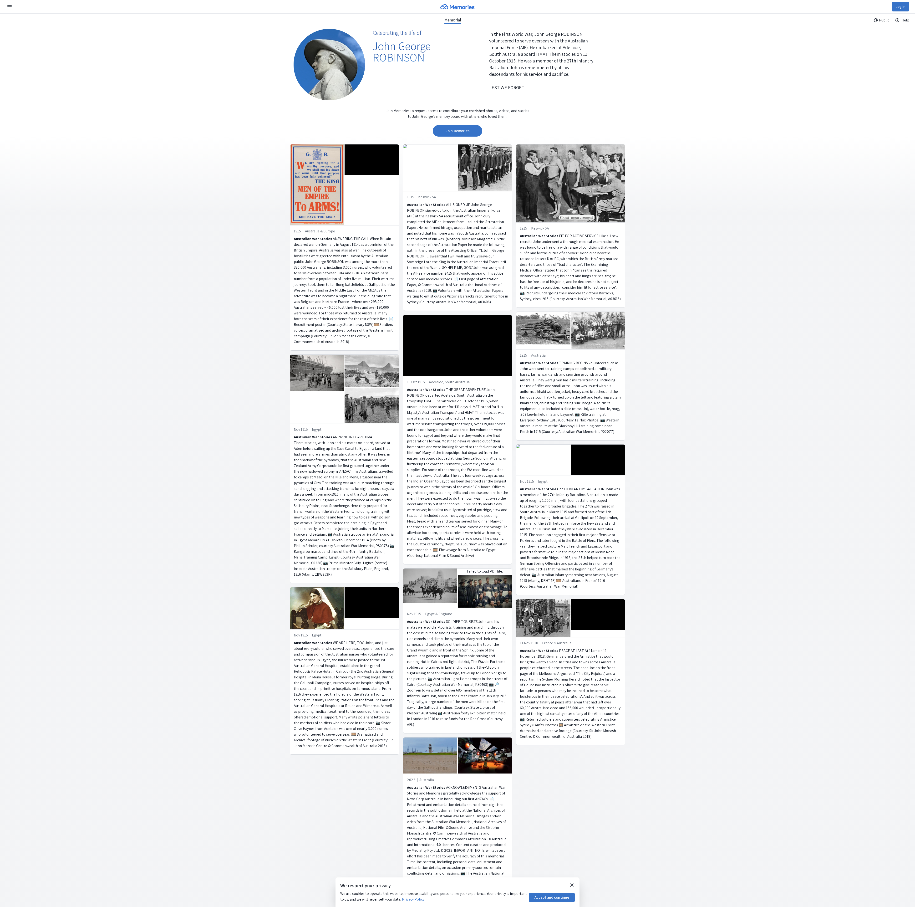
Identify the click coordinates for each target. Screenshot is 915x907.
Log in (900, 6)
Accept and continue (551, 897)
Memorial (452, 20)
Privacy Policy (413, 899)
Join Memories (457, 130)
